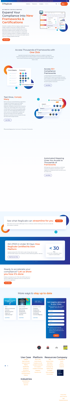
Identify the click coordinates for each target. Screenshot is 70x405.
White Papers (49, 363)
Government (25, 382)
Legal (63, 398)
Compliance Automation (38, 364)
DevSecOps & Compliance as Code (26, 371)
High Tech (26, 384)
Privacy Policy (52, 332)
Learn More (7, 317)
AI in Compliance (37, 366)
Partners (61, 363)
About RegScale (61, 359)
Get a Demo (63, 4)
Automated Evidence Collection (26, 374)
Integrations (37, 370)
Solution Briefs (50, 364)
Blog (50, 359)
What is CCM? (38, 359)
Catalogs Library (49, 368)
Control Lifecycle (37, 361)
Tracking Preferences (63, 400)
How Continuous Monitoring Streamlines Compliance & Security (23, 311)
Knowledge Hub (50, 366)
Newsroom (61, 364)
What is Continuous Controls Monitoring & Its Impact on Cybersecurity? (10, 311)
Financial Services (26, 381)
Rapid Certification (26, 361)
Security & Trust (38, 372)
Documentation (50, 374)
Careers (61, 361)
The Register (49, 370)
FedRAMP (26, 359)
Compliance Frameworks (38, 368)
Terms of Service (63, 396)
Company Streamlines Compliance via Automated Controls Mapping (37, 311)
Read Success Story (13, 256)
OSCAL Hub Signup (50, 372)
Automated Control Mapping (26, 364)
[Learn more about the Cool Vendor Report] (60, 373)
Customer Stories (49, 361)
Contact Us (61, 366)
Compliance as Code (38, 363)
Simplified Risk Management (26, 367)
